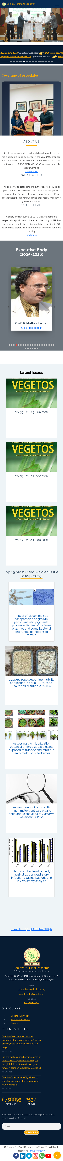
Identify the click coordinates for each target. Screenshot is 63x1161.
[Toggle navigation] (57, 4)
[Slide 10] (39, 61)
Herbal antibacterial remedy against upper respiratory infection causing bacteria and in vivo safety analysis (31, 876)
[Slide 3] (17, 61)
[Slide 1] (11, 61)
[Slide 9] (36, 61)
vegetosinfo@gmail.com (31, 994)
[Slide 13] (49, 61)
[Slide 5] (24, 61)
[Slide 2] (14, 61)
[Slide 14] (52, 61)
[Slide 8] (33, 61)
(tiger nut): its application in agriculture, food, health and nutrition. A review (31, 683)
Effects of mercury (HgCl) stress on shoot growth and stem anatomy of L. (20, 1081)
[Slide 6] (27, 61)
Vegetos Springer (20, 1016)
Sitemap (15, 1023)
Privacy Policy (37, 1150)
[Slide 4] (20, 61)
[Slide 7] (30, 61)
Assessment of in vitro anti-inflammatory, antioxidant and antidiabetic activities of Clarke (31, 812)
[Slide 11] (42, 61)
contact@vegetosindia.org (31, 989)
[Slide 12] (46, 61)
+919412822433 (31, 1002)
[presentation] (8, 307)
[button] (9, 345)
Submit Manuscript (20, 1019)
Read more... (31, 171)
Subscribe (31, 1132)
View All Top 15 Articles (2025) (31, 929)
